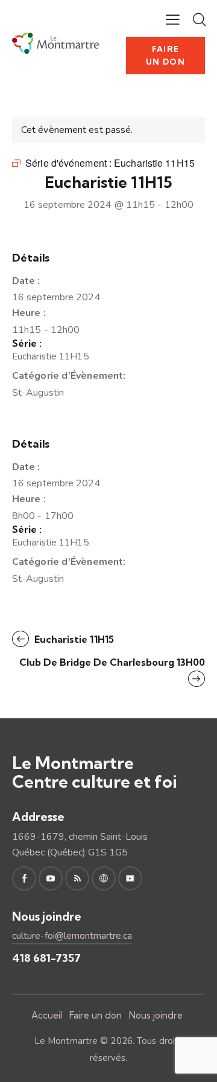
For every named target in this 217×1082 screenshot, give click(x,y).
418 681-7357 (46, 958)
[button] (173, 19)
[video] (130, 878)
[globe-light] (104, 878)
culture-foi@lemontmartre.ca (72, 935)
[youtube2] (51, 878)
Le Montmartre (66, 1041)
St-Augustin (38, 392)
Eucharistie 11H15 (50, 356)
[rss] (77, 878)
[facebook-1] (24, 878)
